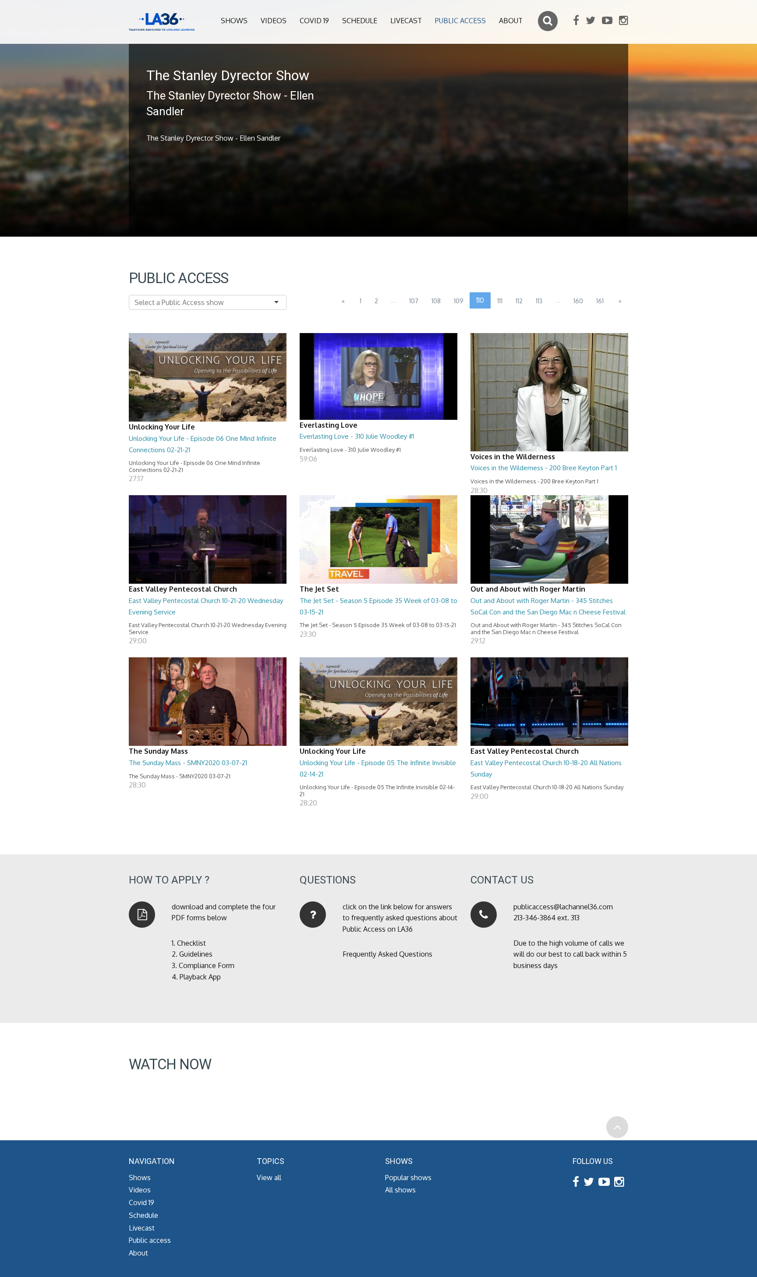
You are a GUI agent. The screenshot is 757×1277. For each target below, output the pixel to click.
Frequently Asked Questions (387, 954)
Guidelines (195, 954)
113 (539, 301)
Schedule (359, 20)
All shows (400, 1189)
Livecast (406, 20)
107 (413, 301)
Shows (234, 20)
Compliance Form (206, 965)
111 (499, 301)
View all (269, 1177)
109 (458, 301)
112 (519, 301)
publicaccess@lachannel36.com (563, 906)
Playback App (200, 976)
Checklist (191, 943)
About (511, 20)
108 (436, 301)
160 (578, 301)
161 (600, 301)
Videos (274, 20)
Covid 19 (314, 20)
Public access (460, 20)
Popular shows (408, 1177)
